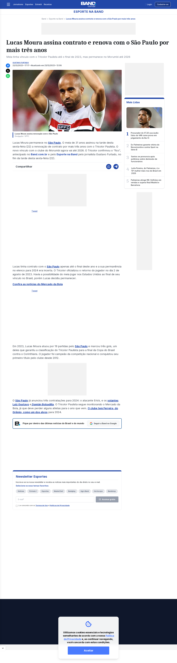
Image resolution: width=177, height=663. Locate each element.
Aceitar (88, 650)
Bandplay (71, 491)
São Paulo (54, 142)
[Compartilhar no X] (8, 71)
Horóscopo (98, 491)
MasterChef (58, 491)
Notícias (21, 491)
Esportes (29, 4)
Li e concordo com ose (44, 505)
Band (44, 19)
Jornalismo (18, 4)
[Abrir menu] (8, 4)
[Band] (88, 4)
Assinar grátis (108, 499)
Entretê (38, 4)
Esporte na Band (56, 19)
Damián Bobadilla (42, 404)
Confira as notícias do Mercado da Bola (38, 284)
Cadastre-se (162, 4)
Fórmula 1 (33, 491)
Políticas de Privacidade (60, 505)
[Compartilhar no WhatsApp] (8, 76)
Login (149, 4)
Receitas (48, 4)
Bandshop (112, 491)
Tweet (34, 211)
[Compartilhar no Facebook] (8, 65)
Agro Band (85, 491)
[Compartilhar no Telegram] (116, 166)
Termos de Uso (42, 505)
